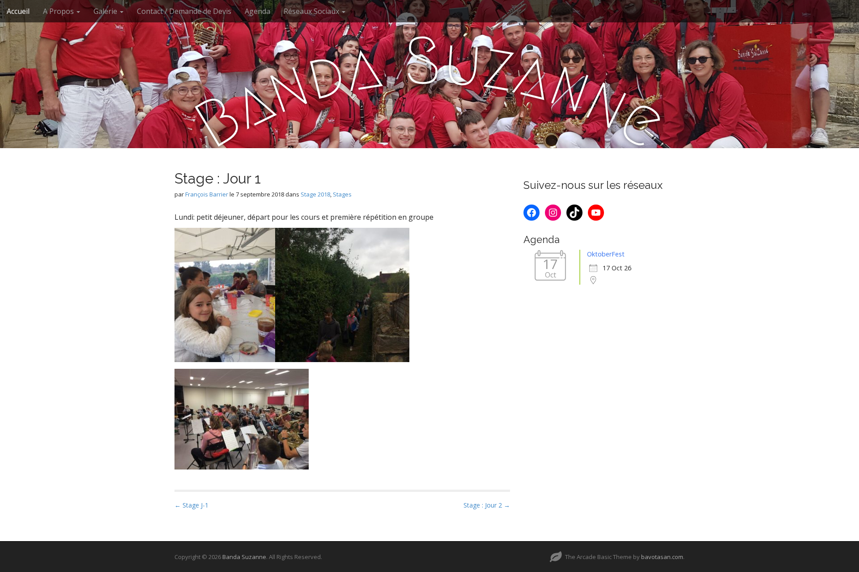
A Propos (59, 11)
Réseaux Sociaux (312, 11)
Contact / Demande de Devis (184, 11)
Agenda (257, 11)
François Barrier (206, 194)
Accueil (18, 11)
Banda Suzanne (244, 557)
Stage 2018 (315, 194)
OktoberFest (606, 254)
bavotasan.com (662, 557)
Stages (342, 194)
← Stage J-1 (191, 505)
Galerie (106, 11)
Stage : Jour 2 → (487, 505)
